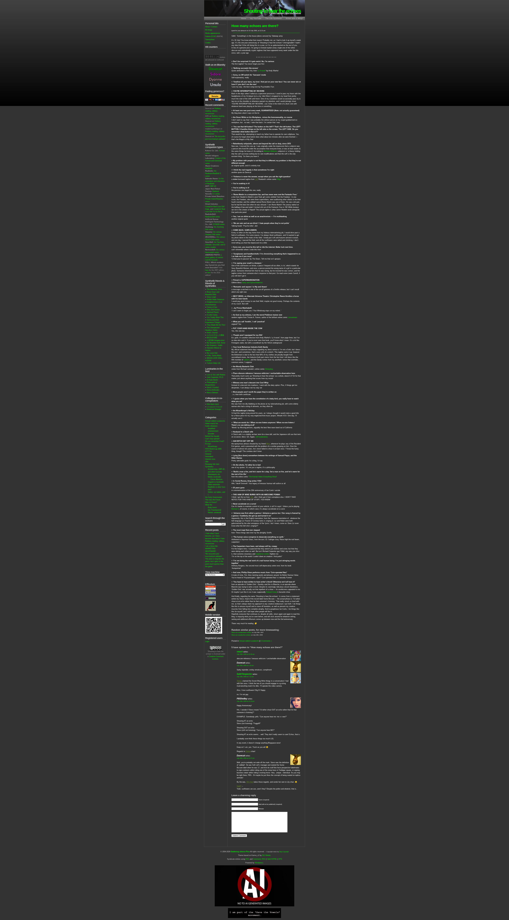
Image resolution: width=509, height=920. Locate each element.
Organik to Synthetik (216, 482)
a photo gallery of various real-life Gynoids (214, 257)
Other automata (214, 484)
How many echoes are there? (254, 26)
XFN (280, 859)
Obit (206, 462)
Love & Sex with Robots (216, 375)
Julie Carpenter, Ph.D (215, 377)
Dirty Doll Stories (213, 310)
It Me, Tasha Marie (214, 356)
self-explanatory (262, 437)
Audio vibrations (211, 426)
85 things (208, 30)
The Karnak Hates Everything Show (262, 477)
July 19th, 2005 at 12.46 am (245, 654)
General (208, 454)
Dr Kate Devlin (212, 380)
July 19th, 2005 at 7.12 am (245, 676)
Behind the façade (212, 436)
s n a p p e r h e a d (214, 407)
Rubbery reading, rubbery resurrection (213, 110)
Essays (208, 444)
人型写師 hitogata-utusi (216, 340)
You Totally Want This (215, 317)
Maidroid (215, 191)
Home (243, 18)
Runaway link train (212, 464)
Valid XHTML (272, 859)
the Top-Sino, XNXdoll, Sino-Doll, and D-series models (215, 244)
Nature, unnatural (214, 512)
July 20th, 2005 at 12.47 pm (245, 758)
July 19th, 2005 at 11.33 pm (245, 701)
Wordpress (259, 863)
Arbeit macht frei (211, 423)
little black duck (213, 404)
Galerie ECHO (210, 36)
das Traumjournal (214, 510)
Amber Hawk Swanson (215, 299)
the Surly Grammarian (213, 497)
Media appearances (212, 33)
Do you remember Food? (214, 441)
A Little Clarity (212, 315)
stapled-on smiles (262, 554)
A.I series (216, 194)
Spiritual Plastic (213, 312)
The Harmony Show (214, 289)
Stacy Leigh (211, 297)
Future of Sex (212, 307)
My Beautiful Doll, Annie (216, 343)
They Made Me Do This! (216, 325)
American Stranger (214, 409)
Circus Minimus (216, 479)
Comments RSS (259, 859)
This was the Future (212, 500)
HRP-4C (213, 186)
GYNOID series (219, 224)
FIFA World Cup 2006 (213, 449)
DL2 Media (266, 855)
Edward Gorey (271, 592)
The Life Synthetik (273, 18)
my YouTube (255, 18)
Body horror (212, 507)
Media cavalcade (214, 477)
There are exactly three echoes (241, 632)
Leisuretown (292, 317)
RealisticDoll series (212, 217)
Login (207, 641)
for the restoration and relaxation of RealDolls (215, 181)
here (207, 270)
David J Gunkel (213, 387)
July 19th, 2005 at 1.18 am (245, 665)
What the (208, 505)
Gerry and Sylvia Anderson (252, 283)
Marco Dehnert (212, 393)
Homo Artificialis (213, 390)
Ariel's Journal (212, 333)
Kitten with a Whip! (294, 18)
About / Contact (211, 27)
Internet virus (210, 459)
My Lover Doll (212, 353)
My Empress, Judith (214, 345)
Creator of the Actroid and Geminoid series (215, 160)
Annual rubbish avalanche (215, 421)
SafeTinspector (244, 674)
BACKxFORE (212, 338)
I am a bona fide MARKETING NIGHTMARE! (211, 548)
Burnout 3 (235, 509)
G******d (208, 451)
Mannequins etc (214, 474)
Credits (208, 43)
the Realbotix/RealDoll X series (213, 173)
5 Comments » (266, 641)
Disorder (211, 434)
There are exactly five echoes (241, 635)
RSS (247, 859)
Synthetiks (209, 467)
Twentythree (209, 40)
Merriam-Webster (270, 151)
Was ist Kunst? (211, 502)
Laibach (247, 360)
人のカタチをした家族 (215, 335)
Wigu (279, 179)
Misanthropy (212, 446)
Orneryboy (269, 369)
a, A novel (261, 71)
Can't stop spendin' (212, 439)
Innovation (209, 456)
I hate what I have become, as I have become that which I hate (215, 535)
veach (240, 652)
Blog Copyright (284, 851)
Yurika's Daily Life (213, 363)
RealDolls (208, 168)
